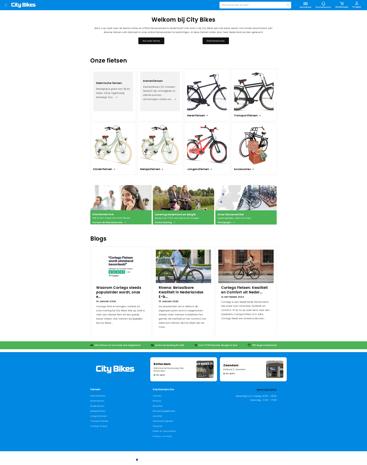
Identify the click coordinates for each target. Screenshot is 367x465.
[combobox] (255, 5)
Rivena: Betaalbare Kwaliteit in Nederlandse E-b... (181, 292)
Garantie (157, 426)
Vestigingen (224, 222)
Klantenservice (216, 40)
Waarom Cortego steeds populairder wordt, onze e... (118, 292)
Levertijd (157, 416)
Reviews (157, 401)
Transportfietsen (246, 115)
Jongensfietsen (198, 169)
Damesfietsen (153, 80)
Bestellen (158, 406)
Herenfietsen (196, 115)
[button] (6, 5)
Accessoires (242, 169)
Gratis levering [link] (163, 222)
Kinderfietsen (102, 169)
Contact (157, 395)
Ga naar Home (151, 40)
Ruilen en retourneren (164, 431)
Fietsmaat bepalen (163, 421)
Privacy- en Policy (162, 436)
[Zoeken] (288, 5)
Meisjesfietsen (150, 169)
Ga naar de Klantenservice (107, 222)
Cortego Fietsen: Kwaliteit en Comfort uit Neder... (244, 289)
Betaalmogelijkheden (164, 411)
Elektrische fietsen (109, 83)
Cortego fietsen (99, 426)
